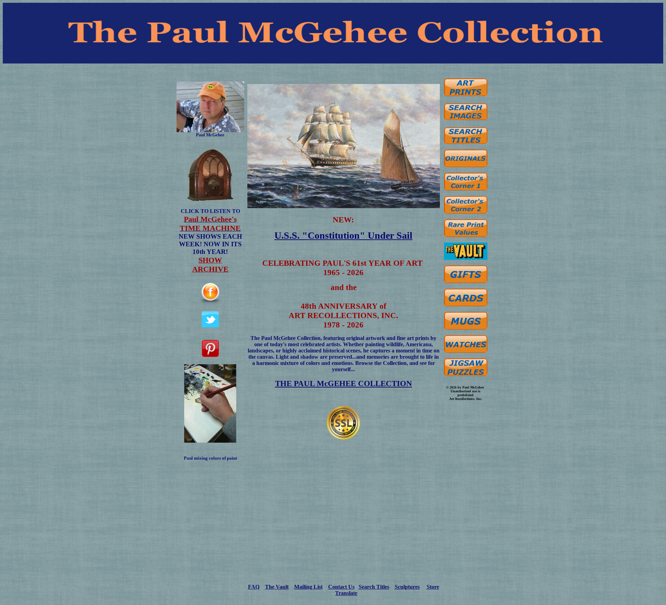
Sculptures (407, 587)
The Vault (277, 587)
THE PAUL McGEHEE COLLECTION (343, 383)
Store (433, 587)
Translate (346, 593)
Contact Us (341, 587)
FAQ (253, 587)
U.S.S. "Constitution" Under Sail (343, 235)
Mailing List (308, 587)
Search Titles (374, 587)
